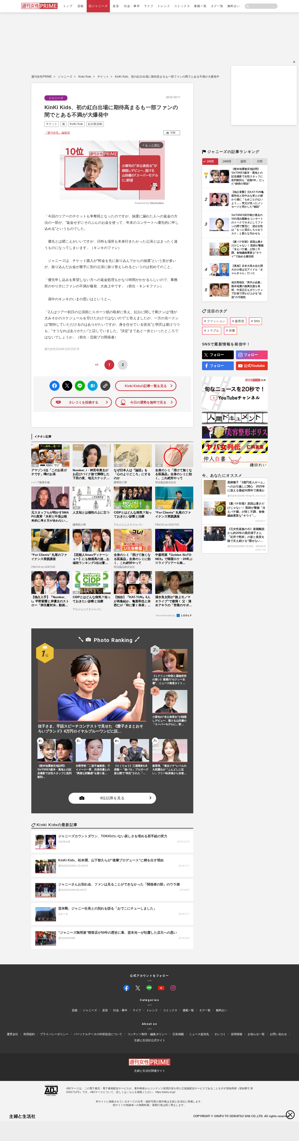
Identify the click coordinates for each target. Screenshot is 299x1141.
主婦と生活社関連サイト (149, 1071)
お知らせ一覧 (256, 1034)
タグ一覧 (217, 6)
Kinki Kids (84, 76)
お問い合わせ (278, 1034)
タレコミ (220, 1034)
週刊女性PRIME (41, 76)
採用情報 (236, 1034)
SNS (257, 321)
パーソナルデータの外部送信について (98, 1034)
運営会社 (12, 1034)
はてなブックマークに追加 (92, 386)
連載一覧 (200, 6)
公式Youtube (254, 366)
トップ (68, 6)
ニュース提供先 (199, 1034)
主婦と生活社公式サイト (149, 1040)
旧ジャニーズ (98, 6)
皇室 (116, 6)
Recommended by (166, 615)
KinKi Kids (76, 124)
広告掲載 (178, 1034)
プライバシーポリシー (54, 1034)
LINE (78, 382)
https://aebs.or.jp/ (165, 1092)
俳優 (232, 330)
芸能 (80, 6)
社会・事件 (132, 6)
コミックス (182, 6)
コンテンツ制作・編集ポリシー (147, 1034)
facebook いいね (54, 386)
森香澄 (239, 321)
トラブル (213, 330)
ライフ (149, 6)
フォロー (217, 355)
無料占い (233, 6)
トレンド (163, 6)
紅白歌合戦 (95, 124)
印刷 (173, 132)
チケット (103, 76)
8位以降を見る (112, 798)
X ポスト (66, 384)
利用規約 (29, 1034)
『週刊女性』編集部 (57, 132)
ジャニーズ (65, 76)
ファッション (216, 321)
